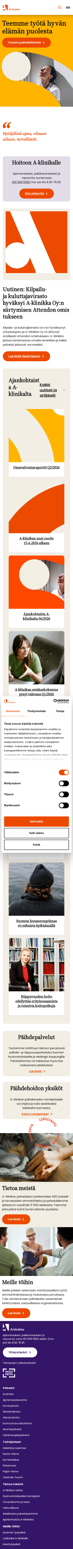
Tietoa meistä (13, 1484)
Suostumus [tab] (13, 711)
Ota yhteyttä (34, 193)
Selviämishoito (12, 1411)
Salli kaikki (36, 821)
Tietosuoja (9, 1363)
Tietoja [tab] (60, 711)
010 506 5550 (21, 182)
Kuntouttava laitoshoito (17, 1423)
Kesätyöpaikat (11, 1544)
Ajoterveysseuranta (15, 1400)
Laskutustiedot (27, 1363)
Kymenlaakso (11, 1460)
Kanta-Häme (11, 1454)
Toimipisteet (12, 1442)
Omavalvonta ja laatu (16, 1502)
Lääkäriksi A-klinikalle (15, 1538)
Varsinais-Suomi (13, 1477)
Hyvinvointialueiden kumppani (21, 1496)
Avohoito (8, 1394)
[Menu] (68, 8)
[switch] (64, 783)
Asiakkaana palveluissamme (20, 1513)
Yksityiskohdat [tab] (36, 711)
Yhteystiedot (18, 1352)
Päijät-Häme (10, 1471)
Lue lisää (35, 1071)
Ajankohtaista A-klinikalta (18, 1519)
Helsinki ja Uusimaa (14, 1448)
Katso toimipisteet (35, 1114)
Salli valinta (36, 832)
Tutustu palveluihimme (24, 42)
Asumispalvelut (12, 1429)
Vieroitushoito (11, 1417)
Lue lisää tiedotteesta (24, 356)
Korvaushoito (11, 1406)
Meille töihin (11, 1526)
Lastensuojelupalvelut (16, 1435)
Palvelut (9, 1388)
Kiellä (36, 844)
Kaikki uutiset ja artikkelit (48, 390)
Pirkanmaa (9, 1465)
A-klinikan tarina (13, 1490)
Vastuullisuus (11, 1508)
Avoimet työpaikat (14, 1532)
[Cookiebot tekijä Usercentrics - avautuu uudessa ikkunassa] (53, 701)
